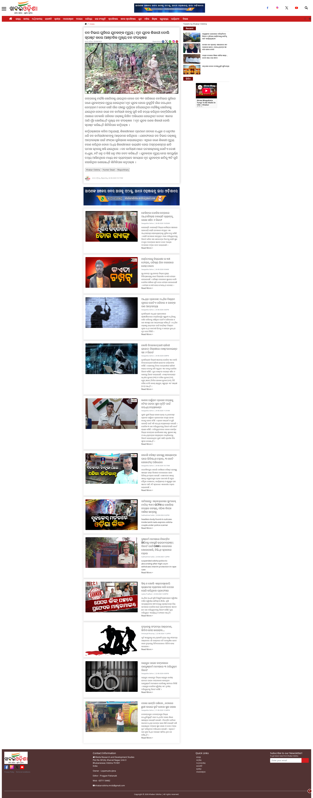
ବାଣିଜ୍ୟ (88, 18)
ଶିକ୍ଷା (154, 18)
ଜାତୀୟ (26, 18)
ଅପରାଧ (79, 18)
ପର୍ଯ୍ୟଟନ (175, 18)
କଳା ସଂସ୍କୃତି (100, 18)
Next (310, 19)
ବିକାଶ (185, 18)
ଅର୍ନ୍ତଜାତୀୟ (37, 18)
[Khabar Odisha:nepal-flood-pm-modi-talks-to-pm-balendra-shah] (191, 48)
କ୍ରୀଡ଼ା (57, 18)
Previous (305, 19)
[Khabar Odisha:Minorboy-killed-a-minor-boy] (191, 69)
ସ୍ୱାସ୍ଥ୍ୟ (164, 18)
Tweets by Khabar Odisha (195, 24)
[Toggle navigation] (306, 7)
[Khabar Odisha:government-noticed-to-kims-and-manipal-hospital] (191, 37)
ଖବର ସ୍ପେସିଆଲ (128, 18)
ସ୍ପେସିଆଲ (113, 18)
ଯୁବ (140, 18)
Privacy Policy (9, 772)
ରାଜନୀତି (48, 18)
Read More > (147, 248)
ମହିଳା (146, 18)
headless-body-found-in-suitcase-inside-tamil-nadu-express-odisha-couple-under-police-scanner (157, 522)
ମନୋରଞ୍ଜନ (68, 18)
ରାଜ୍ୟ (18, 18)
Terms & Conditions (23, 772)
